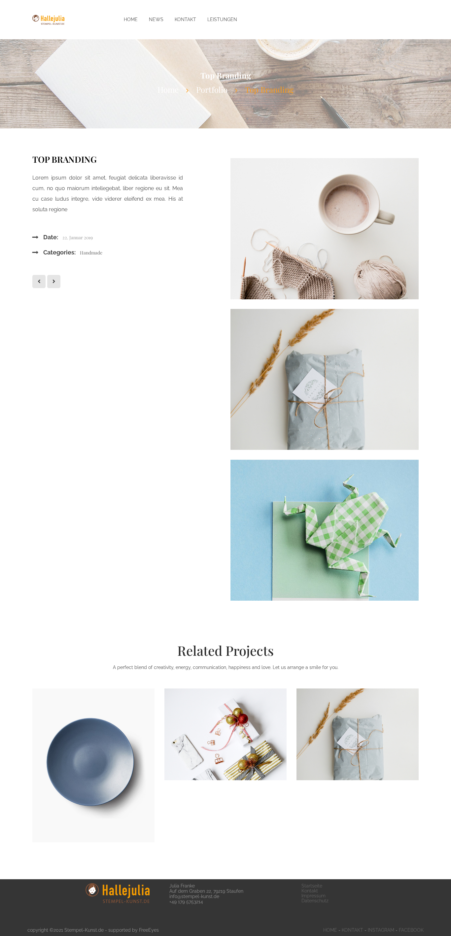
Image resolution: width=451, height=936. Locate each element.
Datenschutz (315, 900)
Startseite (311, 885)
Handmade (91, 253)
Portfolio (211, 89)
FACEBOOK (411, 930)
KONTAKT (352, 930)
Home (168, 89)
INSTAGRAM (381, 930)
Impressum (313, 895)
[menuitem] (130, 19)
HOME (330, 930)
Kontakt (309, 890)
